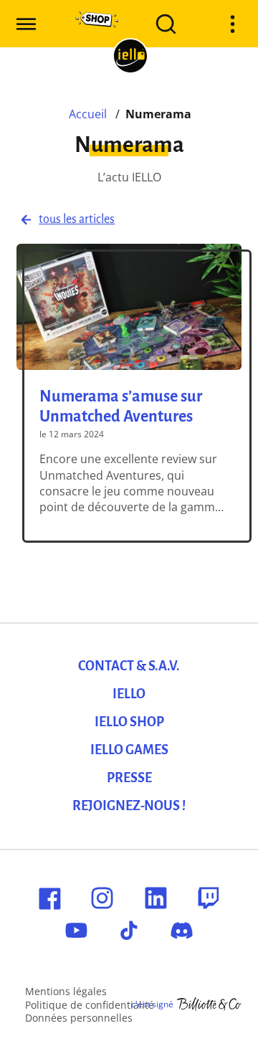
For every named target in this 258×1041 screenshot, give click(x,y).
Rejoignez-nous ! (129, 806)
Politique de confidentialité (89, 1005)
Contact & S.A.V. (129, 666)
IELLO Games (129, 750)
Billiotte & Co (209, 1004)
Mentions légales (66, 991)
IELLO (129, 694)
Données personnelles (79, 1018)
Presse (129, 778)
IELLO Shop (129, 722)
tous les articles (77, 219)
